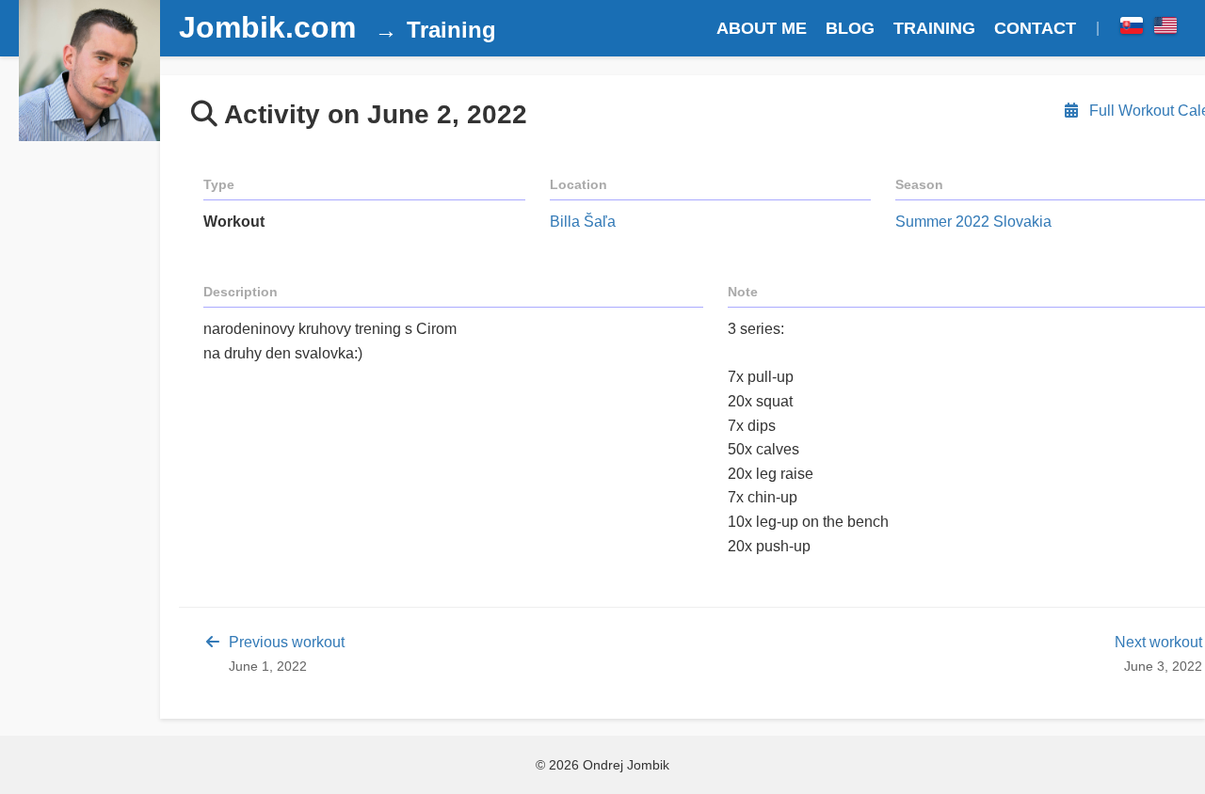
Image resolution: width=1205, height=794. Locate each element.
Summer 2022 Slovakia (973, 222)
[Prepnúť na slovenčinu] (1131, 28)
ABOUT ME (761, 28)
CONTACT (1035, 28)
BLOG (850, 28)
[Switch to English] (1165, 28)
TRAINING (934, 28)
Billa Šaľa (583, 222)
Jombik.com (267, 27)
